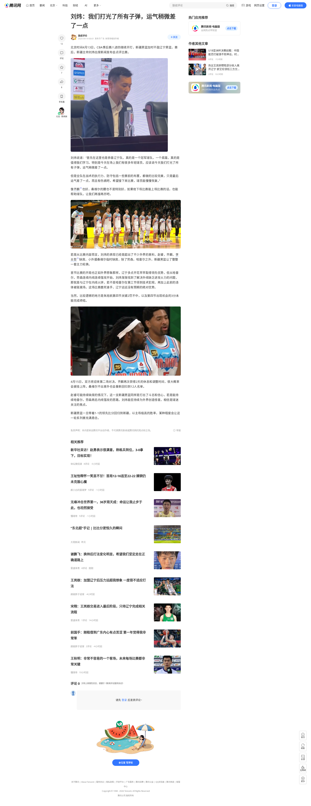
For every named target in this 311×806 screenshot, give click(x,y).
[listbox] (126, 557)
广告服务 (130, 782)
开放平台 (120, 782)
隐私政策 (110, 782)
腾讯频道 (170, 782)
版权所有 (130, 795)
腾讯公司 (122, 795)
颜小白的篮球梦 (78, 490)
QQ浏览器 (160, 782)
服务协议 (100, 782)
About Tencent (87, 782)
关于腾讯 (75, 782)
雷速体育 (75, 568)
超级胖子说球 (77, 594)
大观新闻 (75, 542)
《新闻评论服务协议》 (114, 683)
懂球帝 (74, 516)
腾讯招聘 (140, 782)
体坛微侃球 (76, 464)
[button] (231, 28)
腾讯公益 (149, 782)
